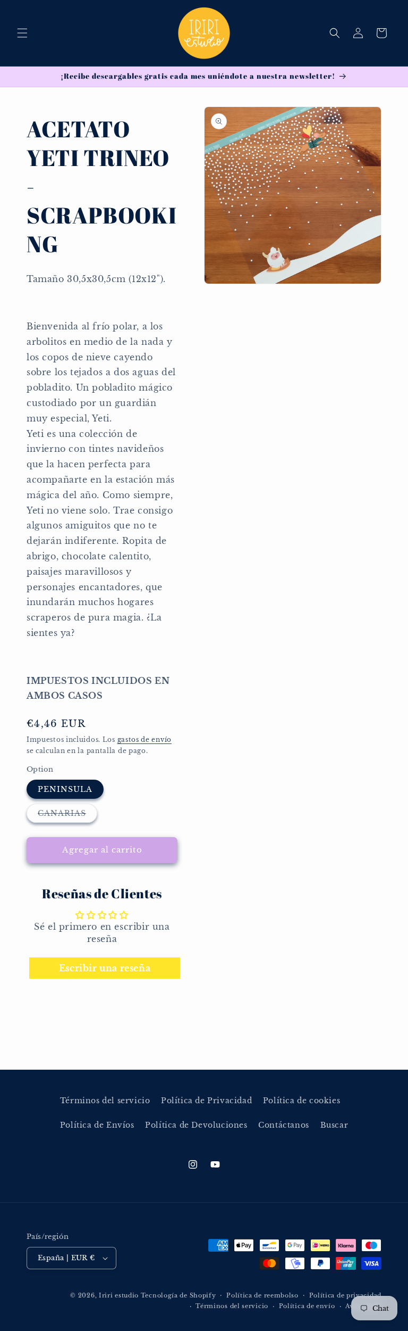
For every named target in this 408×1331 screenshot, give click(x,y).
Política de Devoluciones (196, 1125)
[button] (22, 33)
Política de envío (307, 1306)
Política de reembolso (262, 1295)
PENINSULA (65, 789)
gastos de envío (144, 739)
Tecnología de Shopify (178, 1295)
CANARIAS (67, 815)
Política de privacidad (345, 1295)
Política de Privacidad (206, 1100)
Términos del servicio (105, 1100)
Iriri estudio (119, 1295)
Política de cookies (301, 1100)
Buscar (334, 1125)
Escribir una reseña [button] (104, 968)
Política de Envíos (97, 1125)
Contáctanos (283, 1125)
